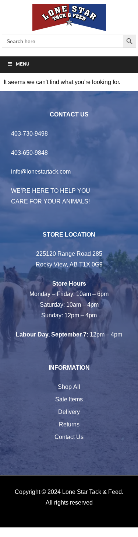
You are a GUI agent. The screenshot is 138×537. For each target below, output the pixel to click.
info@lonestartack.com (41, 171)
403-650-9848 (29, 153)
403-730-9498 (29, 133)
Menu (22, 64)
